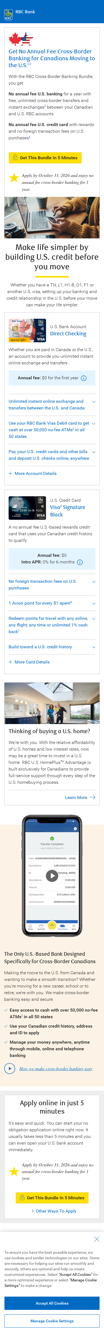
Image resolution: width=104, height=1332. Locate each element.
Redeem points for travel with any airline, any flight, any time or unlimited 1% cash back (48, 625)
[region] (52, 1282)
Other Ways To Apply (56, 1211)
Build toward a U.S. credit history (40, 646)
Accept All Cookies (52, 1303)
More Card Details (32, 662)
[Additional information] (83, 378)
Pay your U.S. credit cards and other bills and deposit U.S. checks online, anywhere (49, 455)
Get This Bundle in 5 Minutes (48, 157)
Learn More (76, 797)
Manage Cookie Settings (52, 1321)
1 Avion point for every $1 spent (40, 603)
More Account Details (36, 473)
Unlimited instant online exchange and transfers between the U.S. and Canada (47, 405)
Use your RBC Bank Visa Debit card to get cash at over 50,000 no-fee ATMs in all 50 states (49, 430)
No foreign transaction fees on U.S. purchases (43, 585)
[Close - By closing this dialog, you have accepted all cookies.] (97, 1239)
